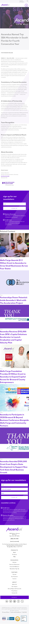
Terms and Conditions (16, 612)
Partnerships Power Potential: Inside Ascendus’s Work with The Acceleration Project (14, 300)
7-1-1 (20, 546)
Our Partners (14, 576)
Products (14, 554)
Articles (14, 562)
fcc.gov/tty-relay (11, 546)
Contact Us (14, 593)
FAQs (14, 556)
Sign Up (14, 208)
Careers (14, 578)
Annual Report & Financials (14, 588)
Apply (14, 552)
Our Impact (14, 586)
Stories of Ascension (14, 564)
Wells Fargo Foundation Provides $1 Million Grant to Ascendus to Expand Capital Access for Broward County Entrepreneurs (13, 377)
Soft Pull (25, 612)
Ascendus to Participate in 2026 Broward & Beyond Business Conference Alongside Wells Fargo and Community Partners (14, 420)
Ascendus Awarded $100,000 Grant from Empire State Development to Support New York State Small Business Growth (13, 467)
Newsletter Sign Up (14, 568)
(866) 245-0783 (14, 538)
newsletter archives (8, 503)
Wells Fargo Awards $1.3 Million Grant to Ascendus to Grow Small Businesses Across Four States (14, 264)
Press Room (14, 590)
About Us (14, 584)
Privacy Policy (5, 612)
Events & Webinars (14, 566)
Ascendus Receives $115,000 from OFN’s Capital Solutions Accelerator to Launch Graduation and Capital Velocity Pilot (13, 337)
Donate (14, 574)
